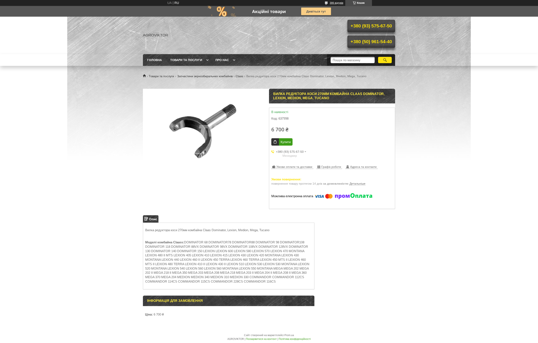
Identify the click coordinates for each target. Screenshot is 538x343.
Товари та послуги (186, 60)
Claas (239, 76)
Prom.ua (289, 335)
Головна (154, 60)
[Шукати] (385, 60)
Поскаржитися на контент (261, 339)
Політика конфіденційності (295, 339)
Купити (286, 142)
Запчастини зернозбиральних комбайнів (205, 76)
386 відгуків (336, 2)
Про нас (222, 60)
